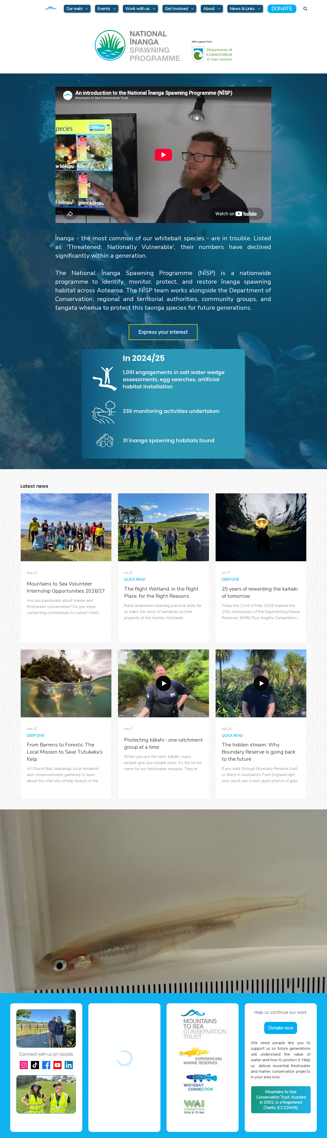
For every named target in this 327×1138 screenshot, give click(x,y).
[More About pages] (219, 8)
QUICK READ (134, 579)
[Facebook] (46, 1065)
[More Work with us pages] (154, 8)
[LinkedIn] (69, 1065)
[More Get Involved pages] (192, 8)
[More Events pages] (114, 8)
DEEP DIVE (230, 579)
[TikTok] (35, 1065)
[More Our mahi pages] (86, 8)
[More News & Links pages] (259, 8)
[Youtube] (57, 1065)
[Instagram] (24, 1065)
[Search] (305, 9)
